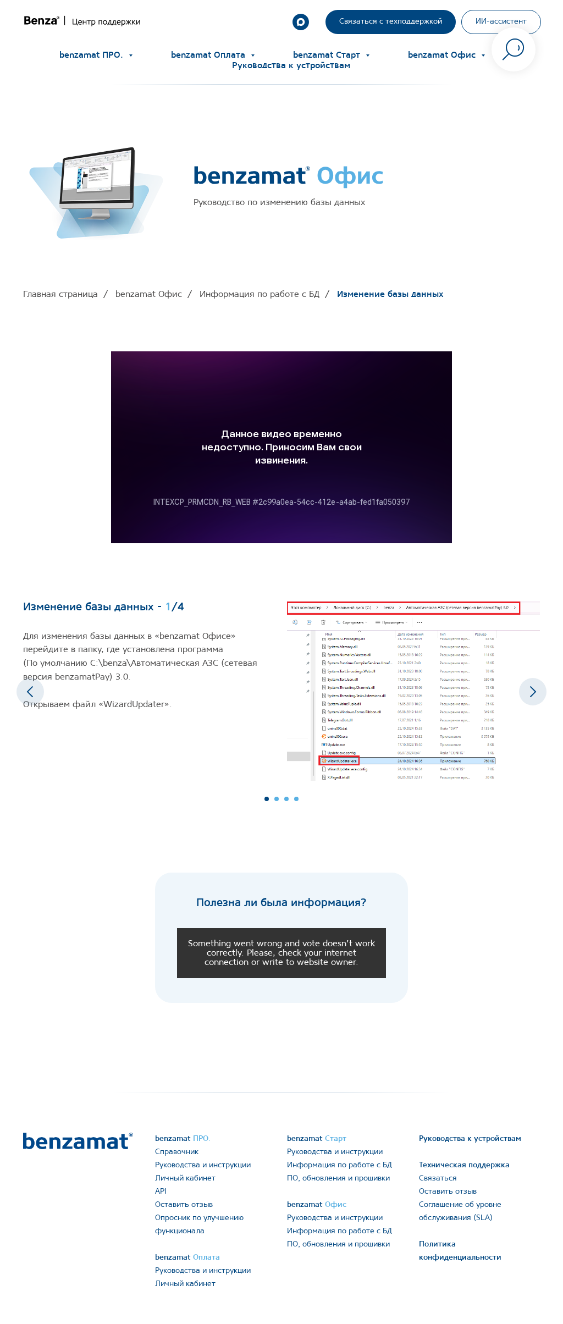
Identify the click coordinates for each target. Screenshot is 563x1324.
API (161, 1191)
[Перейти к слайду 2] (276, 799)
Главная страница (60, 294)
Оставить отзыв (184, 1205)
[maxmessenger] (300, 22)
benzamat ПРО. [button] (92, 55)
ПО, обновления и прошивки (338, 1178)
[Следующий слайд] (533, 691)
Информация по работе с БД (259, 294)
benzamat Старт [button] (328, 55)
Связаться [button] (438, 1178)
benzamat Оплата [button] (209, 55)
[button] (390, 22)
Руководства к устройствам (291, 66)
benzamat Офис (148, 294)
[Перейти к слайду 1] (266, 799)
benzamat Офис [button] (443, 55)
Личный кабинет (185, 1178)
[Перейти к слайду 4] (296, 799)
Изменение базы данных (390, 294)
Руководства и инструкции (203, 1165)
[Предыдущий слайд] (30, 691)
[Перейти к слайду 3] (286, 799)
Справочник (176, 1152)
